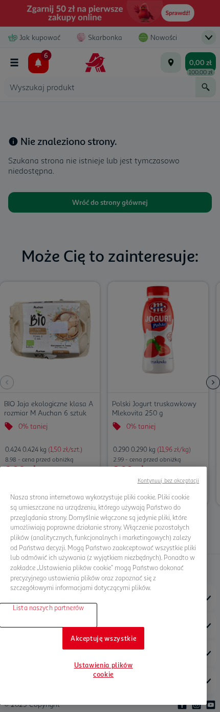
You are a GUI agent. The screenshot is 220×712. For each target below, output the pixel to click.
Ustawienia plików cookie (103, 669)
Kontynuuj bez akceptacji (169, 480)
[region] (103, 586)
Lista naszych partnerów (48, 607)
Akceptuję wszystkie (103, 638)
